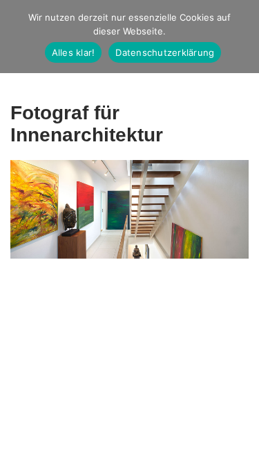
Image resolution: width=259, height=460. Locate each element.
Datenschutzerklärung (164, 52)
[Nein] (242, 36)
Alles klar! (73, 52)
